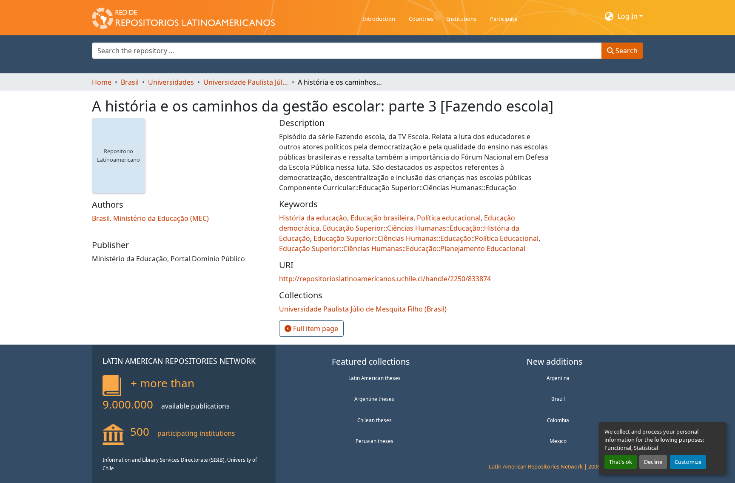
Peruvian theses (374, 440)
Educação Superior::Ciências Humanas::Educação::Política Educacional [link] (425, 238)
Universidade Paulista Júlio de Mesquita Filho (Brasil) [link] (245, 82)
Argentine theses (374, 398)
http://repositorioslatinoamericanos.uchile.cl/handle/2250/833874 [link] (385, 278)
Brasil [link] (130, 82)
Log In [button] (628, 16)
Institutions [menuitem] (461, 19)
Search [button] (626, 50)
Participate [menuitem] (503, 19)
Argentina (558, 377)
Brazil (558, 398)
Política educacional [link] (449, 218)
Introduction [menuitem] (379, 19)
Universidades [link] (171, 82)
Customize (688, 462)
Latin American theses (374, 377)
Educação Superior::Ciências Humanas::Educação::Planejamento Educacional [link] (402, 248)
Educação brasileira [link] (381, 218)
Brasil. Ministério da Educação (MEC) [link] (150, 218)
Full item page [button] (314, 328)
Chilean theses (374, 420)
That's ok (620, 462)
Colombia (558, 420)
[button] (183, 16)
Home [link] (101, 82)
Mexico (558, 440)
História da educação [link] (313, 218)
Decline (653, 462)
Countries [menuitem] (421, 19)
